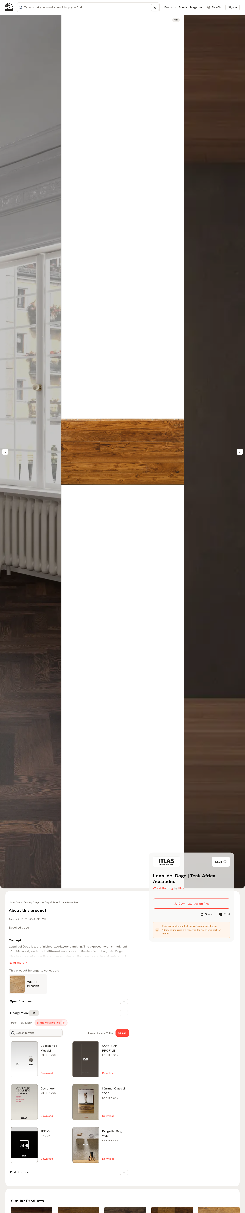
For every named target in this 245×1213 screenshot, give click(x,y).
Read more (16, 962)
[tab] (13, 1022)
